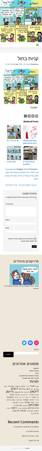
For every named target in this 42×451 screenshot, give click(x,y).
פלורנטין (15, 403)
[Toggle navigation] (37, 45)
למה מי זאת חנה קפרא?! (30, 378)
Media (36, 427)
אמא (5, 387)
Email (7, 228)
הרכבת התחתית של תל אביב (29, 376)
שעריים (26, 175)
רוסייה (8, 408)
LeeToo (27, 448)
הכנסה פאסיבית (34, 395)
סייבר (37, 403)
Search (8, 354)
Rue (37, 431)
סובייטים (13, 175)
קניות (7, 175)
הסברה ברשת (34, 371)
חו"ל (27, 172)
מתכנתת (19, 400)
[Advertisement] (21, 316)
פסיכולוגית (18, 405)
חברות (17, 395)
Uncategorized (11, 169)
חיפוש (36, 349)
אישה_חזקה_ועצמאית (16, 386)
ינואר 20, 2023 (24, 64)
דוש (32, 389)
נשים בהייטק (11, 400)
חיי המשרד (35, 397)
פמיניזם (33, 405)
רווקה (14, 408)
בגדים (36, 389)
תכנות (23, 411)
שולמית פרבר (10, 64)
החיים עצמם (19, 392)
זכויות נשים (24, 395)
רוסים (36, 179)
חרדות (17, 398)
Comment (9, 204)
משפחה (26, 400)
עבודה (27, 402)
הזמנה (24, 436)
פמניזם (25, 406)
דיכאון (34, 392)
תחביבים (30, 411)
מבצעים (22, 172)
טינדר (37, 400)
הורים (20, 175)
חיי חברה (27, 398)
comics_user (34, 436)
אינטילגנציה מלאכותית (22, 427)
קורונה (24, 408)
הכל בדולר (34, 172)
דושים (14, 389)
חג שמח (36, 368)
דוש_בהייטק (24, 389)
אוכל (32, 386)
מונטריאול (14, 172)
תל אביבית (35, 413)
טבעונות (10, 397)
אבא (37, 386)
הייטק (10, 392)
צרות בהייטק (33, 408)
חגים (37, 373)
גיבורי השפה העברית (27, 185)
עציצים (21, 403)
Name (7, 220)
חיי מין (21, 398)
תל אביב (15, 411)
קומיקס (26, 169)
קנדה (32, 175)
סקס (32, 403)
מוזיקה (32, 400)
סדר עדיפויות (11, 185)
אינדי (27, 387)
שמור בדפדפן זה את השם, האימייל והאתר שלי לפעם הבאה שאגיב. (22, 240)
